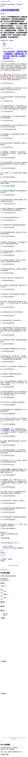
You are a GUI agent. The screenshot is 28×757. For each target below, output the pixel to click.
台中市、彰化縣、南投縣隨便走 (16, 548)
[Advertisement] (10, 639)
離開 (7, 754)
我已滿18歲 (3, 754)
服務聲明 (14, 739)
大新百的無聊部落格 (10, 10)
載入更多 (2, 552)
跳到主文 (3, 13)
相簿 (4, 42)
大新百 (2, 535)
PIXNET (6, 737)
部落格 (4, 44)
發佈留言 (2, 560)
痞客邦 (8, 542)
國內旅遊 (11, 546)
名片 (4, 46)
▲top (2, 550)
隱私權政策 (23, 737)
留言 (12, 542)
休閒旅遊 (11, 40)
